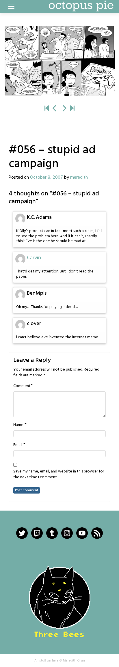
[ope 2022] (72, 108)
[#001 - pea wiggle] (46, 108)
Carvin (34, 258)
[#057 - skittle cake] (59, 60)
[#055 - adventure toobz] (55, 108)
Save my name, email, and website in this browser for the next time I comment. (58, 474)
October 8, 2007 (46, 177)
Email (17, 445)
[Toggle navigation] (11, 6)
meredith (79, 177)
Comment (22, 386)
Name (18, 425)
